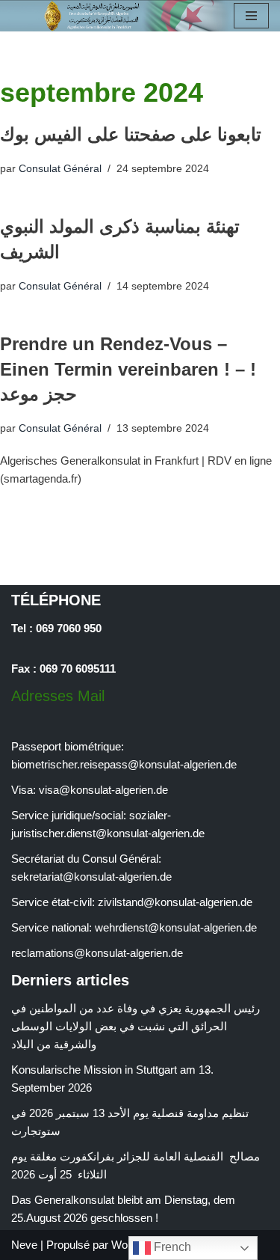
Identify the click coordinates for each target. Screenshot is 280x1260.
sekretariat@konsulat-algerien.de (91, 876)
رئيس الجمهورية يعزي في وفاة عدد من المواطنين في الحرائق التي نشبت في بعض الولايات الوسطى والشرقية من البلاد (135, 1026)
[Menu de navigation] (251, 15)
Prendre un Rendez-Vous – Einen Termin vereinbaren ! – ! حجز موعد (128, 369)
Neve (24, 1244)
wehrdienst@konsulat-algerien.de (176, 927)
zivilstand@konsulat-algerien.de (175, 902)
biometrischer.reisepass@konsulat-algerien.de (124, 764)
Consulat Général (60, 168)
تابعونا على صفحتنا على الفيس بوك (130, 134)
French (171, 1247)
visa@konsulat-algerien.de (103, 789)
